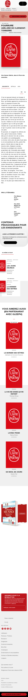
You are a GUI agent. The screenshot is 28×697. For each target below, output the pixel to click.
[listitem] (2, 628)
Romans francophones (6, 10)
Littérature (8, 8)
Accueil (3, 8)
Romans (14, 8)
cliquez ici (13, 603)
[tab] (5, 86)
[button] (18, 16)
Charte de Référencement (7, 687)
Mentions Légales (5, 678)
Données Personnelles (6, 684)
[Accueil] (7, 3)
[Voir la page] (14, 513)
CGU (2, 680)
